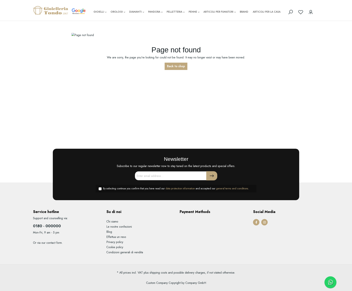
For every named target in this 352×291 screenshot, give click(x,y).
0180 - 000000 (47, 226)
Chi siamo (112, 221)
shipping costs (158, 272)
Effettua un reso (116, 237)
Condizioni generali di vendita (124, 252)
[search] (290, 12)
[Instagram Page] (264, 222)
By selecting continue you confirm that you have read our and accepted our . (176, 188)
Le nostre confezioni (119, 227)
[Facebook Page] (256, 222)
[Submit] (211, 175)
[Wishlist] (300, 12)
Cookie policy (114, 247)
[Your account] (310, 12)
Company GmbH (195, 283)
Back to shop (176, 66)
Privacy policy (114, 242)
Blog (109, 232)
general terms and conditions (232, 188)
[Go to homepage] (51, 10)
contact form (54, 243)
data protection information (180, 188)
